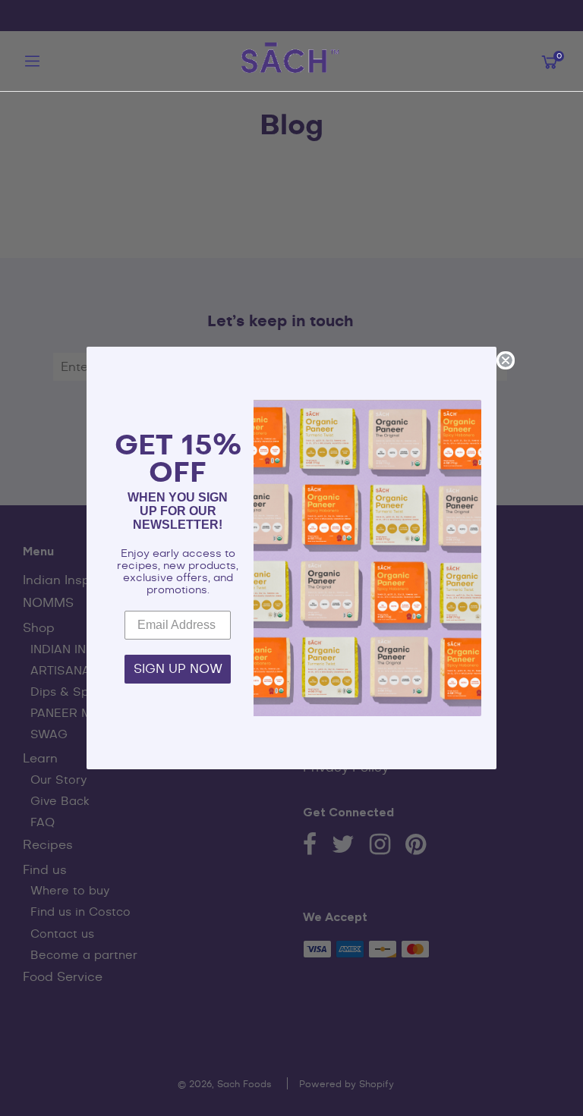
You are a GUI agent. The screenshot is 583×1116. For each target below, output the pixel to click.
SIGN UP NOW (178, 669)
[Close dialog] (505, 360)
